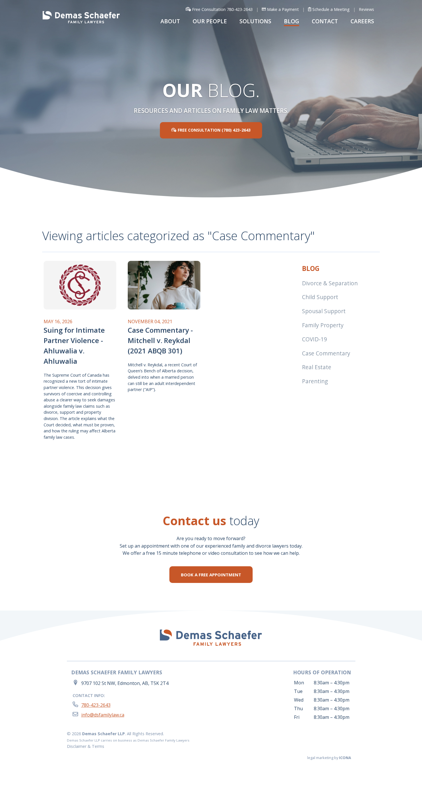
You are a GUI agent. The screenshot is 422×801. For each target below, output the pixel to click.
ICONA (345, 757)
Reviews (366, 9)
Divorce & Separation (330, 283)
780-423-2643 (96, 705)
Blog (311, 268)
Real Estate (316, 367)
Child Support (320, 297)
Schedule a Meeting (330, 9)
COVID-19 (314, 339)
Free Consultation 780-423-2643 (222, 9)
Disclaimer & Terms (85, 746)
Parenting (315, 381)
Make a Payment (282, 9)
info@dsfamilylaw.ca (102, 715)
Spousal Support (324, 311)
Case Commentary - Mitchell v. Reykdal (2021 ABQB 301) (160, 340)
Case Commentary (326, 353)
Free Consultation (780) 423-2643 (214, 130)
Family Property (323, 325)
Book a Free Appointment (211, 574)
